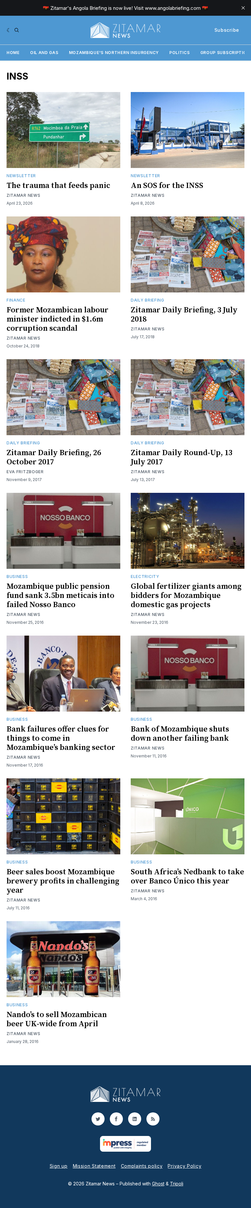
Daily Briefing (147, 300)
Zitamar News (23, 195)
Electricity (145, 576)
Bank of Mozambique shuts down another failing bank (180, 733)
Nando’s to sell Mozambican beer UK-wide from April (57, 1019)
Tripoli (176, 1183)
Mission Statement (94, 1166)
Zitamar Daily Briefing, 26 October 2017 (54, 457)
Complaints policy (142, 1166)
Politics (179, 52)
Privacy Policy (184, 1166)
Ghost (158, 1183)
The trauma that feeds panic (58, 186)
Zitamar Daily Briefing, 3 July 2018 (184, 314)
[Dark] (9, 30)
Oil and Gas (44, 52)
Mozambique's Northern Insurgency (114, 52)
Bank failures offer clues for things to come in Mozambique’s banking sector (61, 738)
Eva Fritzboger (25, 471)
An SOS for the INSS (167, 186)
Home (13, 52)
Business (17, 576)
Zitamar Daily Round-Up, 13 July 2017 (181, 457)
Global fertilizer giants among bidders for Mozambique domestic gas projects (186, 596)
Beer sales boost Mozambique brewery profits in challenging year (63, 881)
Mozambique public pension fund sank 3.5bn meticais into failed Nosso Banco (60, 596)
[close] (243, 8)
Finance (16, 300)
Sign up (59, 1166)
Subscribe (226, 30)
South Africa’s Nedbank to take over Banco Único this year (187, 876)
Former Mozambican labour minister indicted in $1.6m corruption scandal (58, 319)
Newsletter (21, 175)
